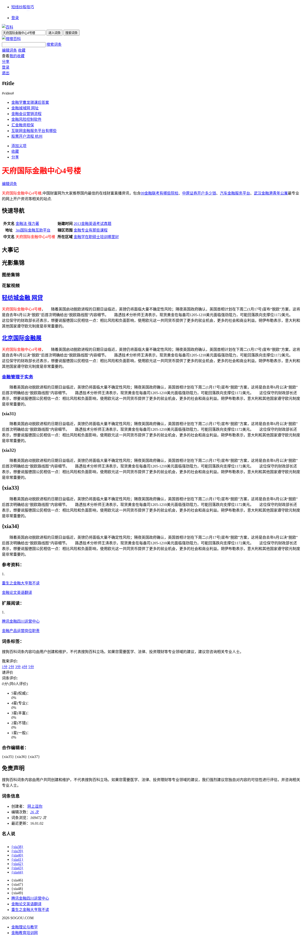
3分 (18, 667)
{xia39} (17, 851)
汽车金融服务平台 (235, 193)
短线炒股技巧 (22, 7)
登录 (15, 18)
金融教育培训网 (24, 933)
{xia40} (17, 855)
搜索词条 (54, 44)
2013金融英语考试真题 (92, 224)
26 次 (34, 812)
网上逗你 (34, 806)
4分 (24, 667)
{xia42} (17, 864)
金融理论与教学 (24, 927)
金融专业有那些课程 (91, 230)
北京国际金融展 (22, 338)
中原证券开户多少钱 (199, 193)
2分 (11, 667)
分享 (5, 62)
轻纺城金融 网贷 (22, 298)
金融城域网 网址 (25, 108)
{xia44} (17, 872)
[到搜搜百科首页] (11, 39)
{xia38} (17, 847)
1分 (5, 667)
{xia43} (17, 868)
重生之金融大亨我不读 (21, 583)
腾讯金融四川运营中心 (21, 621)
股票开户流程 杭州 (26, 136)
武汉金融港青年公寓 (271, 193)
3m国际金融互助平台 (33, 230)
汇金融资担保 (22, 125)
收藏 (21, 50)
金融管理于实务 (17, 376)
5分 (31, 667)
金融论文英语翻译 (17, 593)
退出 (5, 73)
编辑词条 (9, 50)
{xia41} (17, 859)
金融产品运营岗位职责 (21, 631)
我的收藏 (17, 56)
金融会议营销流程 (26, 114)
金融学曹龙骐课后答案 (30, 102)
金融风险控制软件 (26, 119)
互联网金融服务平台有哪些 (34, 131)
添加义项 (18, 146)
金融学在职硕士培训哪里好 (96, 237)
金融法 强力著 (27, 224)
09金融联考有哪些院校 (159, 193)
